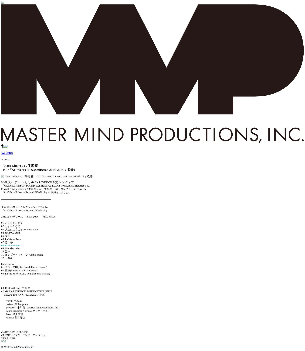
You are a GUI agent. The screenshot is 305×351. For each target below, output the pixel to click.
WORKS (7, 153)
